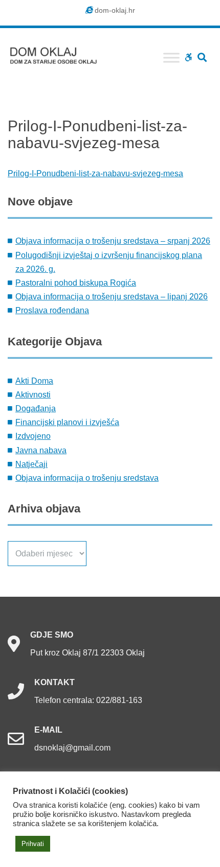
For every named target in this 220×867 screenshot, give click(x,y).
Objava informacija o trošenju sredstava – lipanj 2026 (111, 296)
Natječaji (31, 464)
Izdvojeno (33, 436)
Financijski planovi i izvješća (67, 422)
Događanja (35, 408)
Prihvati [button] (32, 844)
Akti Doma (34, 381)
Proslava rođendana (52, 310)
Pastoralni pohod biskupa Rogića (75, 282)
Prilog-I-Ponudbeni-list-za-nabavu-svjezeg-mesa (95, 173)
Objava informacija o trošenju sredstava (87, 478)
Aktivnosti (33, 394)
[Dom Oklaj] (59, 53)
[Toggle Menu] (171, 57)
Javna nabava (41, 450)
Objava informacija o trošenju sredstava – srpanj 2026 (112, 241)
